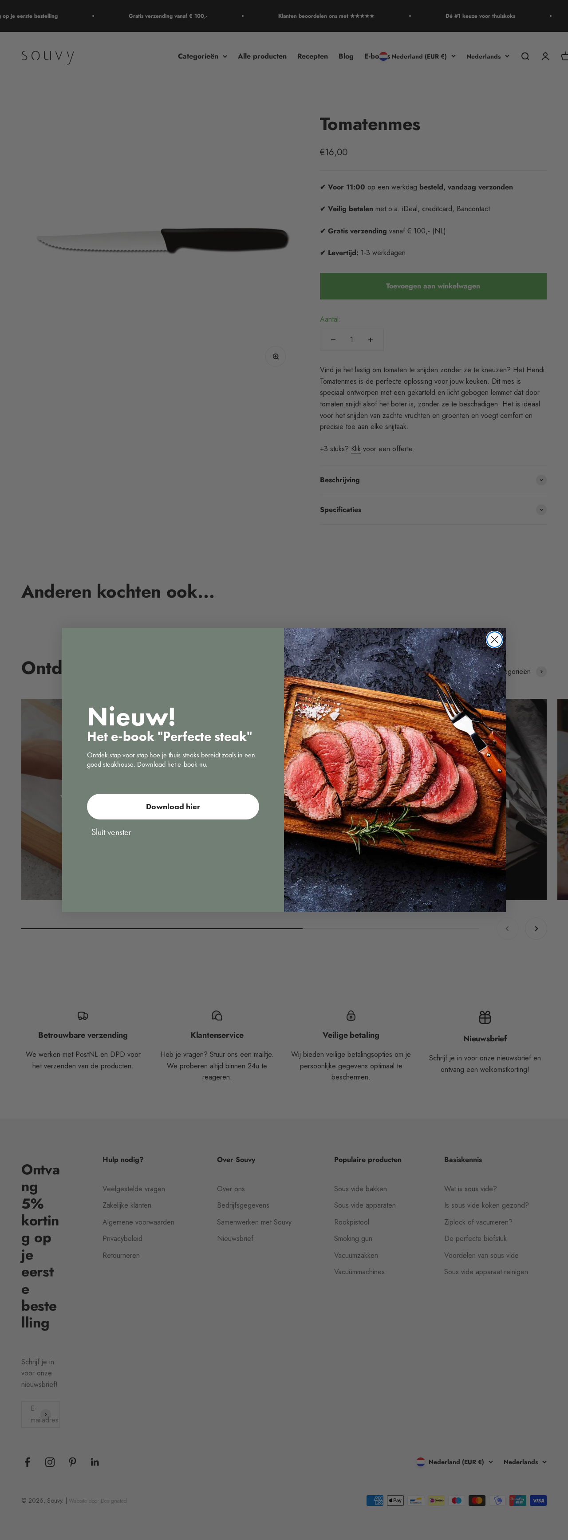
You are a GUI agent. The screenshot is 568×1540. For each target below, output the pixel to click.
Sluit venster (111, 832)
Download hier (173, 806)
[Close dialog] (494, 639)
